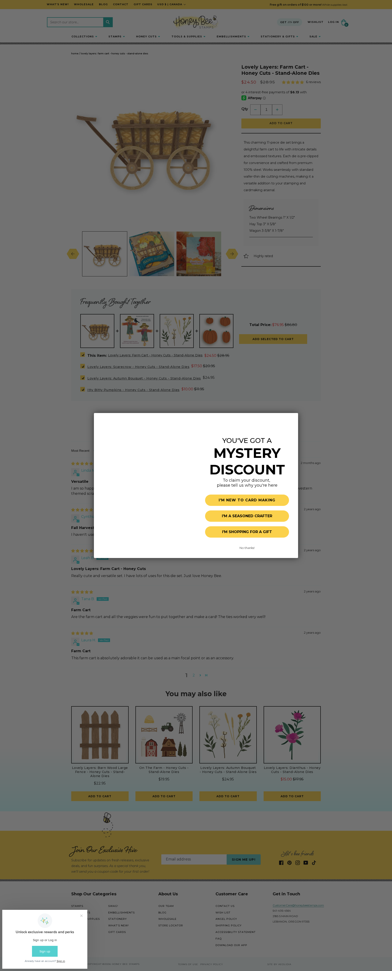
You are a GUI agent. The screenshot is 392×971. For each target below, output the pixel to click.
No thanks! (247, 548)
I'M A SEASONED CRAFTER (247, 516)
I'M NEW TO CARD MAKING (247, 500)
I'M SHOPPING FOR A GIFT (247, 532)
